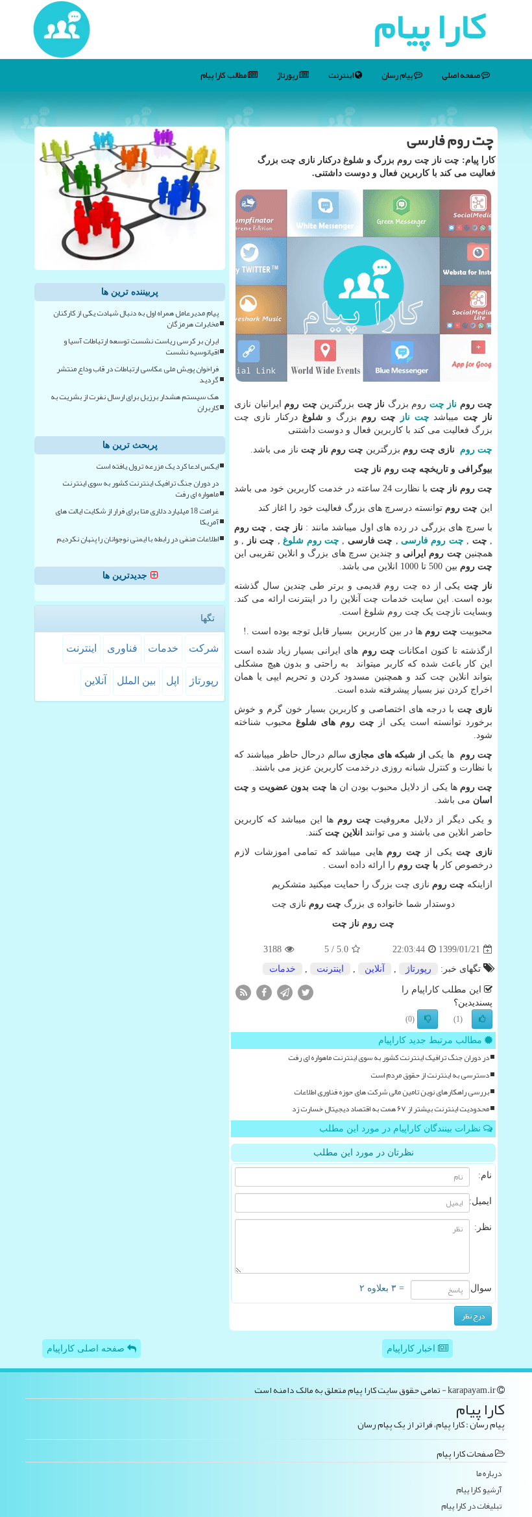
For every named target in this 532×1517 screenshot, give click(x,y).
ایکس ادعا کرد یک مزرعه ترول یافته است (157, 466)
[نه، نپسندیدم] (427, 1019)
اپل (172, 680)
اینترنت (341, 75)
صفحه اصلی (461, 75)
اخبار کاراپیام (412, 1348)
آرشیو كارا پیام (479, 1490)
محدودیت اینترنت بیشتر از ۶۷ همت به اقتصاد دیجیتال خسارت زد (390, 1109)
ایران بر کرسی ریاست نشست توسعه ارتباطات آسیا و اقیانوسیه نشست (141, 347)
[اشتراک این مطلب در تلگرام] (285, 992)
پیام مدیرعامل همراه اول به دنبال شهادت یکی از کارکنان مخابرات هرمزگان (136, 319)
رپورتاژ (288, 75)
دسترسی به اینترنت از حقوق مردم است (429, 1075)
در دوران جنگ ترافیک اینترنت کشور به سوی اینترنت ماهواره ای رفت (388, 1057)
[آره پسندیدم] (482, 1019)
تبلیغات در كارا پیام (471, 1506)
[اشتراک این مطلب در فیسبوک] (264, 992)
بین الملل (136, 680)
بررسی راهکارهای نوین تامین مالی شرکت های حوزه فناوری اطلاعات (391, 1092)
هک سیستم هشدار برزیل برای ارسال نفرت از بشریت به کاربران (135, 402)
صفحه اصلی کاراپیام (87, 1348)
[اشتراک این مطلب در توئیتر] (305, 992)
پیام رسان (397, 75)
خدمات (282, 969)
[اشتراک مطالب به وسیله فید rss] (243, 992)
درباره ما (489, 1473)
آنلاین (375, 969)
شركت (204, 648)
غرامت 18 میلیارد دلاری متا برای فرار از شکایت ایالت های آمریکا (137, 517)
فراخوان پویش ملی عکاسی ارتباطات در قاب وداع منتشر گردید (137, 375)
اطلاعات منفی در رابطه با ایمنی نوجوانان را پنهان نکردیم (137, 539)
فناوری (122, 648)
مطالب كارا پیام (224, 75)
